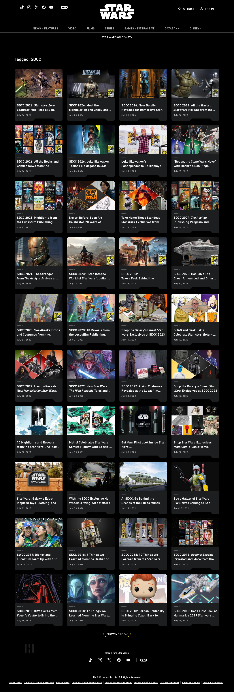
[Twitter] (36, 7)
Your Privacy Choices (213, 682)
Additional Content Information (39, 682)
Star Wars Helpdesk (169, 682)
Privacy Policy (62, 682)
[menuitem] (72, 29)
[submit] (180, 9)
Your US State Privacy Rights (118, 682)
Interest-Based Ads (191, 682)
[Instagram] (29, 7)
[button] (117, 634)
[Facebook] (44, 7)
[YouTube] (51, 7)
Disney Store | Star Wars (146, 682)
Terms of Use (15, 682)
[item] (45, 29)
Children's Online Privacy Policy (87, 682)
